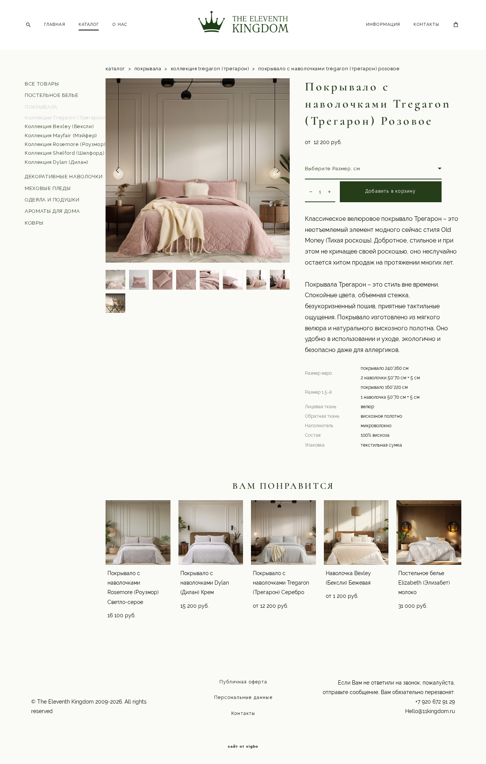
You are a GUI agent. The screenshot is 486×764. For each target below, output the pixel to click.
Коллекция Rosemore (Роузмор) (65, 144)
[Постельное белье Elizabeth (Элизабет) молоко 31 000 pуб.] (428, 532)
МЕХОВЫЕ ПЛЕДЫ (48, 188)
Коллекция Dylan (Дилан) (56, 162)
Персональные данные (243, 697)
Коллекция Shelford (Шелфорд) (64, 153)
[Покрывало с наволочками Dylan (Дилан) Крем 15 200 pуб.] (210, 532)
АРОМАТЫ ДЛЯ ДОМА (52, 211)
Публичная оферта (243, 682)
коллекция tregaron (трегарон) (210, 68)
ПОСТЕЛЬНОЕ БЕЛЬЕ (51, 95)
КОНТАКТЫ (426, 24)
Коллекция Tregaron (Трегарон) (65, 117)
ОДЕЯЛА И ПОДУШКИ (52, 200)
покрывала (147, 68)
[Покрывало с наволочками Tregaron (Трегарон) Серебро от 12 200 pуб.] (283, 532)
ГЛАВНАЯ (54, 24)
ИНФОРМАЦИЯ (383, 24)
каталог (115, 68)
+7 (418, 702)
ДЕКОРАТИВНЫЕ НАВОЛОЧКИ (64, 176)
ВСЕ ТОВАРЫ (42, 84)
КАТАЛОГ (89, 24)
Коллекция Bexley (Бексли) (59, 126)
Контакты (243, 713)
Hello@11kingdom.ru (430, 711)
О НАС (120, 24)
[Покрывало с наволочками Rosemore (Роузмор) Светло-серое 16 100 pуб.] (138, 532)
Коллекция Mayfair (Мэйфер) (61, 135)
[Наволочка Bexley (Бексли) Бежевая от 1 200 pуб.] (356, 532)
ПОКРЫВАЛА (41, 107)
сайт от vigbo (243, 746)
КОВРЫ (34, 223)
